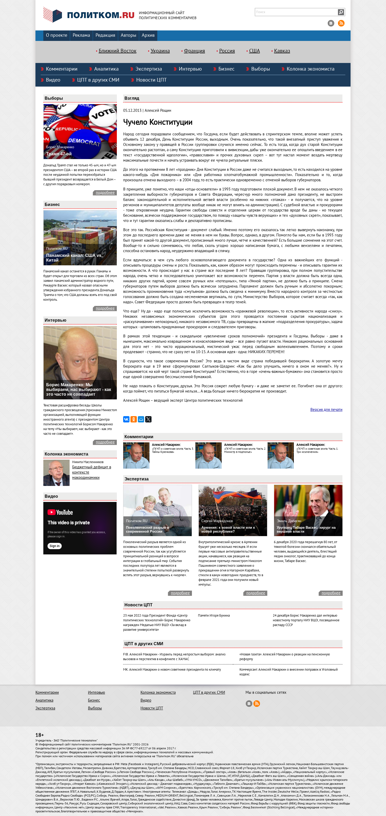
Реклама (81, 35)
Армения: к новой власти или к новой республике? (228, 529)
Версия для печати (326, 409)
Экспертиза (148, 69)
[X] (148, 419)
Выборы (260, 69)
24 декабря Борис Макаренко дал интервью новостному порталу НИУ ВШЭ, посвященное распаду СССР (306, 620)
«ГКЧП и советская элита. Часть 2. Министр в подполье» (245, 450)
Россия (227, 51)
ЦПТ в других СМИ (98, 80)
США (254, 51)
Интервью (190, 69)
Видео (53, 80)
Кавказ (282, 51)
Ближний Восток (118, 51)
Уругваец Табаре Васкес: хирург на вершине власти (306, 529)
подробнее (105, 192)
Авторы (128, 35)
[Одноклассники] (134, 419)
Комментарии (61, 69)
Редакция (105, 35)
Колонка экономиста (311, 69)
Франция (194, 51)
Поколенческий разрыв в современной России (147, 529)
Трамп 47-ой (59, 154)
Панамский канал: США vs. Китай (74, 257)
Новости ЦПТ (151, 80)
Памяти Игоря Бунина (214, 615)
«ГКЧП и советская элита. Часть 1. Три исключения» (317, 450)
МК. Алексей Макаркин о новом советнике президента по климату (172, 669)
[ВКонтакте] (126, 419)
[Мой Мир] (141, 419)
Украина (160, 51)
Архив (148, 35)
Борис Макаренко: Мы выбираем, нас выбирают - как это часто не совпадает (78, 389)
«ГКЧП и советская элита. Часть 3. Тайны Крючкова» (173, 450)
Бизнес (226, 69)
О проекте (56, 35)
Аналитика (106, 69)
